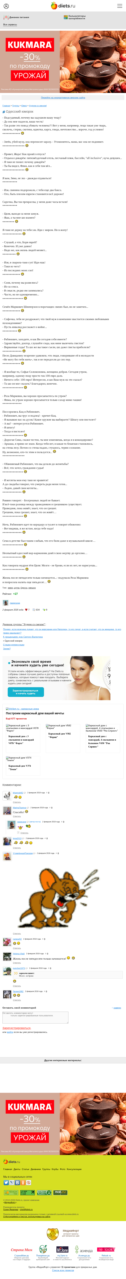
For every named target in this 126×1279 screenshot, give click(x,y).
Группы (15, 106)
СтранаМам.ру (21, 1255)
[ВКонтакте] (17, 1182)
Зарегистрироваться (16, 1028)
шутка (17, 588)
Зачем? (6, 648)
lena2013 (17, 838)
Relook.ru (106, 1255)
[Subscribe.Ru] (28, 1182)
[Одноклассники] (23, 1182)
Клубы (55, 1169)
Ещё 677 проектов (16, 718)
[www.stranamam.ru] (21, 1253)
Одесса (24, 588)
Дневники (36, 1169)
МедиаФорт (9, 1202)
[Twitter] (6, 1182)
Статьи (25, 1169)
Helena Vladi (19, 954)
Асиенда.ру (84, 1255)
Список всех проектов (63, 1270)
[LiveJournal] (11, 1182)
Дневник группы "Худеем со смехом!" (23, 624)
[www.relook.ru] (106, 1253)
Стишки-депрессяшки (13, 645)
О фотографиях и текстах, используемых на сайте (26, 1216)
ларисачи (15, 603)
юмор (10, 588)
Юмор (24, 106)
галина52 (17, 939)
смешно (32, 588)
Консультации (74, 1169)
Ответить (17, 802)
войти (10, 1032)
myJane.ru (62, 1255)
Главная (6, 106)
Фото (62, 1169)
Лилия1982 (18, 991)
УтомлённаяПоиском (23, 853)
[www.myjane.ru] (62, 1253)
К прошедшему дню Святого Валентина (23, 637)
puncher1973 (19, 968)
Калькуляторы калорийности (77, 17)
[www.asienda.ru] (84, 1253)
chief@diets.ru (26, 1209)
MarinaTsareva (19, 808)
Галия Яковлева (10, 1209)
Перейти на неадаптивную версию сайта (63, 97)
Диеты (17, 1169)
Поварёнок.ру (43, 1255)
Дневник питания (19, 17)
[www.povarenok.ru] (43, 1253)
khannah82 (18, 793)
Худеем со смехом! (38, 106)
